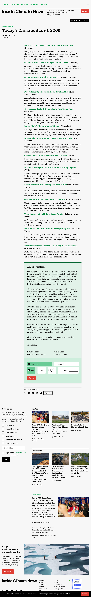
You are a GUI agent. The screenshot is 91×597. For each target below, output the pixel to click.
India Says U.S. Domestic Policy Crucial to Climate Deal (48, 45)
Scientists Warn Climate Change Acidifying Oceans (46, 62)
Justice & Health (22, 4)
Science (5, 4)
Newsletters (7, 409)
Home (56, 580)
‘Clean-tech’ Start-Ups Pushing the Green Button (45, 184)
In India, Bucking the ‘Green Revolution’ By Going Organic (50, 167)
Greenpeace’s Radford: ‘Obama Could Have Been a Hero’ (48, 109)
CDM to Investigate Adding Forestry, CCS (42, 77)
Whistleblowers (59, 587)
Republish (48, 393)
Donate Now (8, 572)
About (56, 582)
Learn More (66, 594)
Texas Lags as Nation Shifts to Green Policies (44, 214)
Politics (12, 4)
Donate (84, 11)
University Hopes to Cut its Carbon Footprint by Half (47, 228)
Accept (84, 594)
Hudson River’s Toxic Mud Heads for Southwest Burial (48, 138)
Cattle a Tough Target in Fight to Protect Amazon (45, 155)
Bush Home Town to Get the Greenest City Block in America (50, 245)
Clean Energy (44, 4)
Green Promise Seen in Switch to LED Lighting (44, 199)
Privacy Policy (59, 589)
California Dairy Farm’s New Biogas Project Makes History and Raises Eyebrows (43, 530)
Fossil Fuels (34, 4)
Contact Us (58, 584)
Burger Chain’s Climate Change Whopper (42, 126)
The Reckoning (79, 20)
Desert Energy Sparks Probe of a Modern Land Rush (47, 92)
